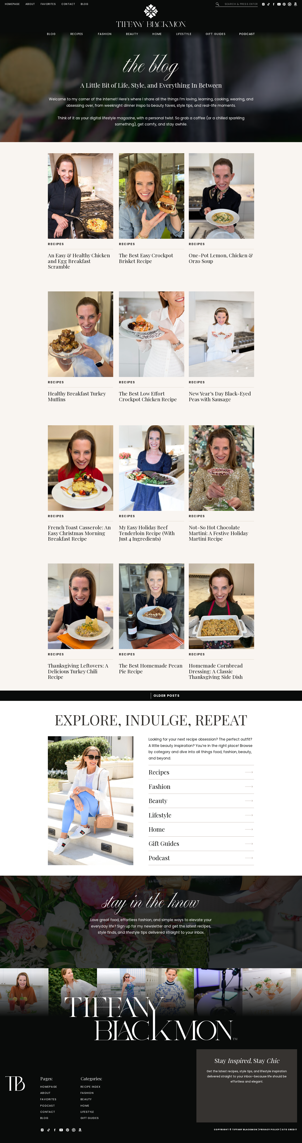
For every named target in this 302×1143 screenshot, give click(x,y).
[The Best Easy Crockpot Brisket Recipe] (151, 196)
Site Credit (289, 1129)
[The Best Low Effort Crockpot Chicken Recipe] (151, 334)
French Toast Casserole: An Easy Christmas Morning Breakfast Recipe (79, 533)
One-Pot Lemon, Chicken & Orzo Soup (221, 258)
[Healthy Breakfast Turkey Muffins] (80, 334)
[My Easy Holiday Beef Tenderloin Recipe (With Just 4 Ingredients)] (151, 468)
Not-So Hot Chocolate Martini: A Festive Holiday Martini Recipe (218, 533)
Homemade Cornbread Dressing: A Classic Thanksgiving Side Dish (216, 671)
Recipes (56, 244)
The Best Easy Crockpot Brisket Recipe (146, 258)
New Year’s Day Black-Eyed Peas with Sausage (220, 396)
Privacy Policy (269, 1129)
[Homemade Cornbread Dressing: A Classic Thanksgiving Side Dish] (221, 606)
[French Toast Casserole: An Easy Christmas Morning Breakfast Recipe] (80, 468)
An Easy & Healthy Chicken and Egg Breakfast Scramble (79, 261)
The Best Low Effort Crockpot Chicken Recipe (148, 396)
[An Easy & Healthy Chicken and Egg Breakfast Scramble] (80, 196)
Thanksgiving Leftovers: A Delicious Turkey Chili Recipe (78, 671)
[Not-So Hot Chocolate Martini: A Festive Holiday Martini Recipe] (221, 468)
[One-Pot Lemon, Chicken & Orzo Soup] (221, 196)
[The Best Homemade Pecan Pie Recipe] (151, 606)
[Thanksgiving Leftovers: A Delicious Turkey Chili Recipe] (80, 606)
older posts (166, 695)
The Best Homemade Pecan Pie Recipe (150, 668)
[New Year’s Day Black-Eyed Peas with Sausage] (221, 334)
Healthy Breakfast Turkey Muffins (77, 396)
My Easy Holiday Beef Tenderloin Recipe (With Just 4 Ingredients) (147, 533)
